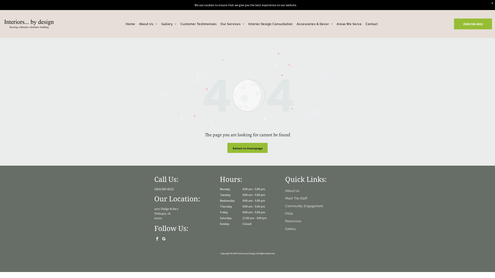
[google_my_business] (163, 239)
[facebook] (157, 239)
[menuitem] (130, 24)
